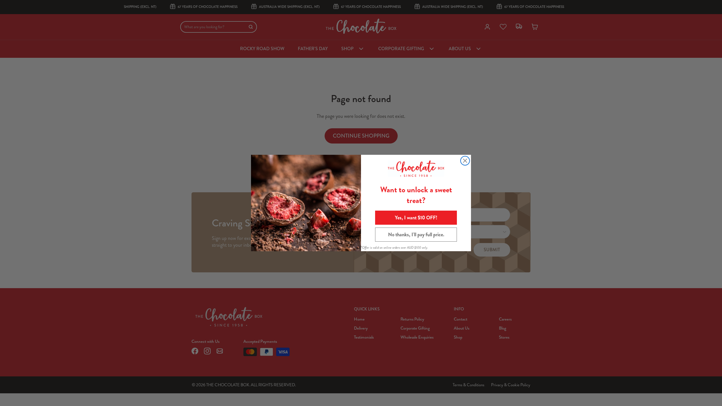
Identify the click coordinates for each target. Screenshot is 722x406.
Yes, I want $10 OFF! (416, 217)
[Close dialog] (465, 160)
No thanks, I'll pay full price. (416, 234)
